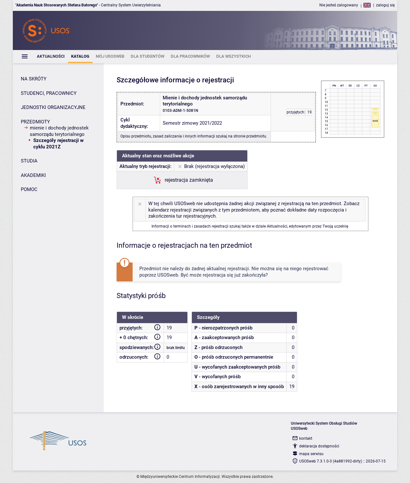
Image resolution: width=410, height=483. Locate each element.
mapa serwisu (311, 454)
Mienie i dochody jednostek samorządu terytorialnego (59, 131)
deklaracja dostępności (319, 446)
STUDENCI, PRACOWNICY (49, 93)
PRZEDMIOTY (35, 122)
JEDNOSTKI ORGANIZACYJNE (53, 107)
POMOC (29, 189)
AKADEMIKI (33, 175)
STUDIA (29, 161)
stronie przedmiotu (250, 136)
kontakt (305, 438)
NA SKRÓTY (33, 79)
